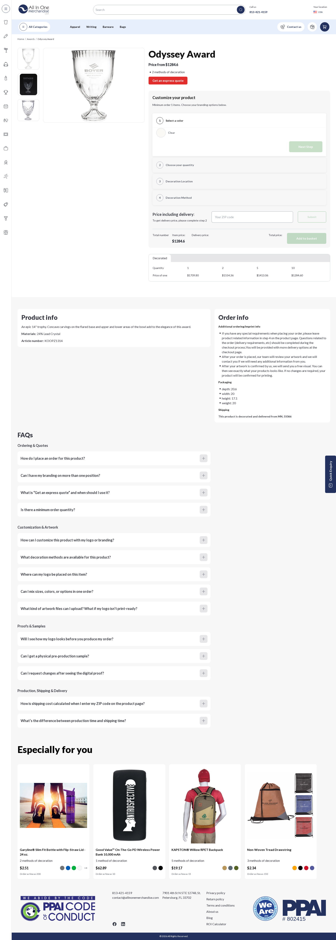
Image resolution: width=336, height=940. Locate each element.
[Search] (241, 10)
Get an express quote (168, 80)
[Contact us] (290, 27)
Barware (108, 26)
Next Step (305, 146)
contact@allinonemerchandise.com (135, 897)
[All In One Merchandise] (33, 9)
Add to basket (306, 238)
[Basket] (324, 27)
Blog (209, 918)
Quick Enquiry (330, 471)
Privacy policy (215, 893)
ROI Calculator (216, 924)
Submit (312, 217)
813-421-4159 (258, 12)
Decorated (160, 258)
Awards (31, 39)
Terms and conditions (220, 905)
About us (212, 911)
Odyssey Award (46, 39)
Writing (91, 26)
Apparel (75, 26)
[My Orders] (312, 27)
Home (21, 39)
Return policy (215, 899)
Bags (123, 26)
